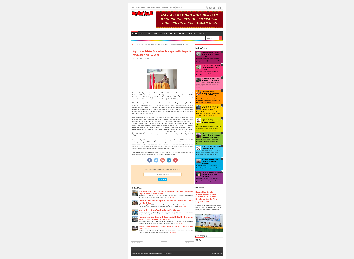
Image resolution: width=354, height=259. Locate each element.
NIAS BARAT (182, 33)
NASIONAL (142, 33)
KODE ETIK (172, 8)
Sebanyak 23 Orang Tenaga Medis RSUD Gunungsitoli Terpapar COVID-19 (210, 107)
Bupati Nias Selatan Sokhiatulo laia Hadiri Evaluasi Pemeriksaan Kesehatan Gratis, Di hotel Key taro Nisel (207, 197)
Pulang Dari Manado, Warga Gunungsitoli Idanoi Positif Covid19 (210, 54)
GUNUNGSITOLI (192, 33)
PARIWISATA (202, 33)
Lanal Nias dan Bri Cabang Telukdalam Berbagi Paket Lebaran (159, 210)
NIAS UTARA (173, 33)
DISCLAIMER (179, 8)
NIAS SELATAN (163, 33)
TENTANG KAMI (136, 8)
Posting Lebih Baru (137, 242)
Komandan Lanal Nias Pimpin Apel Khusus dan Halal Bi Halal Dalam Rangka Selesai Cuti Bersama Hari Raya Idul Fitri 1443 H (166, 218)
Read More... (172, 197)
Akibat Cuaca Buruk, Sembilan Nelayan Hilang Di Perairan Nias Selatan (211, 174)
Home (135, 33)
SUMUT (150, 33)
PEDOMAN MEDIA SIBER (162, 8)
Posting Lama (189, 242)
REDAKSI (143, 8)
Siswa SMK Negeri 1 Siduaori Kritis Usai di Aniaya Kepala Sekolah (211, 67)
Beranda (164, 242)
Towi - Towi (219, 253)
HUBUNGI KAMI (151, 8)
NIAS (155, 33)
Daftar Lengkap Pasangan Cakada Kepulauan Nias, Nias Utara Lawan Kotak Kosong (211, 135)
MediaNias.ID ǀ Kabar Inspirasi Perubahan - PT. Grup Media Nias (157, 253)
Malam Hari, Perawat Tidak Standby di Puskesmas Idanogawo (210, 161)
